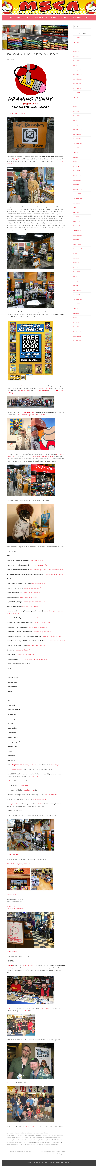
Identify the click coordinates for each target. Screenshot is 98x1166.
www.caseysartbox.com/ (39, 583)
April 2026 (76, 56)
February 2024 (77, 175)
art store (25, 1135)
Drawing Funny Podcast (18, 1133)
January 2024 (77, 180)
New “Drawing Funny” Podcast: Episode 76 (19, 1151)
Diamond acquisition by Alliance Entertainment (30, 415)
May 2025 (76, 106)
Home (11, 17)
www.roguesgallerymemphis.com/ (35, 602)
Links (86, 17)
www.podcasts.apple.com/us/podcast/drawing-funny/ (47, 570)
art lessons (14, 1135)
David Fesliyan (55, 765)
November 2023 (77, 189)
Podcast (66, 17)
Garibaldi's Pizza (49, 1137)
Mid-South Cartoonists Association (31, 386)
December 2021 (77, 285)
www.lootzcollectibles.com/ (29, 597)
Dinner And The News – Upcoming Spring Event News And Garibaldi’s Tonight (52, 1153)
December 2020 (77, 336)
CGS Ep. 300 (25, 1011)
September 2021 (77, 299)
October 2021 (77, 295)
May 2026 (76, 51)
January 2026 (77, 70)
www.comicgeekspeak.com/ (38, 627)
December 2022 (77, 235)
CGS (52, 1135)
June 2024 (76, 157)
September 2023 (77, 198)
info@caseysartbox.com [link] (23, 864)
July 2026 (75, 42)
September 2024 (77, 143)
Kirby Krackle (24, 785)
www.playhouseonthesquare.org (35, 618)
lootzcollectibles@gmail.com (16, 908)
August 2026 (76, 38)
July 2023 (75, 207)
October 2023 (77, 194)
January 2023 (77, 230)
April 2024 (76, 166)
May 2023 (76, 212)
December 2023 (77, 184)
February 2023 (77, 226)
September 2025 (77, 88)
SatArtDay (23, 1144)
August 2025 (76, 93)
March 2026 (76, 61)
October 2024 (77, 139)
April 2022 (76, 267)
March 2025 (76, 116)
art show (20, 1135)
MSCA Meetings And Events (41, 1133)
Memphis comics (11, 1142)
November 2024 (77, 134)
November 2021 (77, 290)
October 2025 (77, 83)
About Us (20, 17)
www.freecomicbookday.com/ (31, 606)
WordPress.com (65, 1163)
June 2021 (76, 313)
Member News (29, 1133)
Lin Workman (43, 1140)
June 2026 (76, 47)
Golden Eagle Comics (28, 1126)
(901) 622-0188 (11, 906)
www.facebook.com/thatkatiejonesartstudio (33, 659)
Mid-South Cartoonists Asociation (25, 1142)
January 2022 (77, 281)
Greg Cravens (35, 1140)
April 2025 (76, 111)
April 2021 (76, 322)
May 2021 (76, 318)
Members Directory (40, 17)
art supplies (31, 1135)
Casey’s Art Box (18, 159)
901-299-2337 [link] (11, 864)
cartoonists (38, 1135)
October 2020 (77, 341)
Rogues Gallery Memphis (13, 1144)
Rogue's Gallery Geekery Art (53, 1142)
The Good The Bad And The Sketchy (45, 1144)
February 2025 (77, 120)
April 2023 (76, 217)
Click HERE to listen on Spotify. (16, 113)
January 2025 (77, 125)
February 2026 (77, 65)
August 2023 (76, 203)
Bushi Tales (10, 781)
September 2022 (77, 249)
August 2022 (76, 253)
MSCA (44, 1142)
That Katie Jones (31, 1144)
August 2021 (76, 304)
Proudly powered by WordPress (37, 1163)
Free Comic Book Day (38, 1137)
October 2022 (77, 244)
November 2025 (77, 79)
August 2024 (76, 148)
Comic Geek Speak (29, 790)
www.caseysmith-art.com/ (32, 588)
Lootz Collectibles (12, 895)
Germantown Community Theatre (42, 456)
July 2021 (75, 308)
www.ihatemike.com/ (23, 650)
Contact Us (77, 17)
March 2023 (76, 221)
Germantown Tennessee (24, 1140)
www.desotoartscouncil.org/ (41, 622)
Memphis (59, 1140)
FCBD (30, 1137)
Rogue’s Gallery (24, 390)
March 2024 (76, 171)
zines (56, 1144)
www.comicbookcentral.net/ (36, 645)
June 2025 (76, 102)
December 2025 (77, 74)
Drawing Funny (11, 1137)
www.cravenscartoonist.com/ (26, 654)
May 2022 (76, 262)
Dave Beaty (44, 1008)
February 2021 (77, 331)
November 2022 (77, 239)
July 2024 (75, 152)
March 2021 (76, 327)
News (29, 17)
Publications (55, 17)
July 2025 (75, 97)
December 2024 (77, 129)
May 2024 (76, 162)
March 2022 (76, 272)
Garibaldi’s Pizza (45, 388)
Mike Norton (10, 1083)
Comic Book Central (51, 795)
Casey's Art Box (46, 1135)
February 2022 (77, 276)
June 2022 (76, 258)
